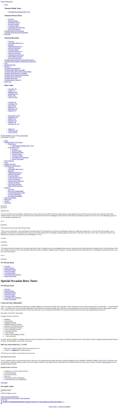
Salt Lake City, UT (13, 124)
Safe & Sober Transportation (22, 71)
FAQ (5, 63)
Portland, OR (12, 122)
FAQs (6, 162)
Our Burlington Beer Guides (16, 193)
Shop (16, 78)
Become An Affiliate (20, 73)
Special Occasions (13, 24)
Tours (6, 4)
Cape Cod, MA (12, 97)
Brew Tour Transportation (15, 191)
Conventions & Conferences (16, 27)
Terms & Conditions (64, 406)
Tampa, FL (11, 129)
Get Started (4, 382)
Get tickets (4, 390)
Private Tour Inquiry (14, 29)
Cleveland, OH (12, 104)
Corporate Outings (13, 26)
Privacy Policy (53, 406)
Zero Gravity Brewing (14, 58)
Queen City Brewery (14, 53)
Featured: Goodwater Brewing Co (24, 60)
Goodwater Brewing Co (15, 51)
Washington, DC (13, 130)
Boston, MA (12, 95)
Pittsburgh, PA (12, 120)
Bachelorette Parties (14, 22)
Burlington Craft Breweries (12, 166)
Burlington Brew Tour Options (13, 142)
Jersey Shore (12, 105)
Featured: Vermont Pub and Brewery (25, 61)
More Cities (7, 81)
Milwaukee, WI (12, 109)
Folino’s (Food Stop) (14, 48)
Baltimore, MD (12, 92)
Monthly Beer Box (10, 65)
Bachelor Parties (13, 21)
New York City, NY (14, 115)
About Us (7, 66)
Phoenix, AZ (12, 119)
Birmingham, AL (13, 94)
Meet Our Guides (19, 70)
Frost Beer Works (13, 50)
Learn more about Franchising (9, 396)
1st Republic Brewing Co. (16, 43)
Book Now (7, 203)
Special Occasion (17, 154)
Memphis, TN (12, 107)
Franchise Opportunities (21, 75)
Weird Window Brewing (15, 56)
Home (6, 140)
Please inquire (106, 362)
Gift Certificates (19, 31)
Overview (11, 19)
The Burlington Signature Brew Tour (19, 12)
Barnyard (11, 45)
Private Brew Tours (14, 147)
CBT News (17, 76)
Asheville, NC (12, 89)
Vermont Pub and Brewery (16, 55)
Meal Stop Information (21, 32)
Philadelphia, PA (13, 117)
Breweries (7, 34)
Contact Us (17, 80)
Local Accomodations (14, 194)
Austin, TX (11, 90)
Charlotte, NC (12, 102)
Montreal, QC (12, 110)
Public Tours (12, 144)
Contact (6, 201)
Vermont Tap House (14, 182)
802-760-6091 (7, 391)
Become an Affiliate (10, 198)
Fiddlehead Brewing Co (15, 46)
